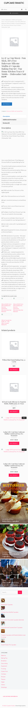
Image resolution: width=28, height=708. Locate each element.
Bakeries (3, 655)
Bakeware (8, 19)
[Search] (20, 592)
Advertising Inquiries (20, 705)
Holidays (3, 674)
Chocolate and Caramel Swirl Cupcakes (11, 627)
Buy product (7, 104)
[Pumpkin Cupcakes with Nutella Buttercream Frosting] (3, 632)
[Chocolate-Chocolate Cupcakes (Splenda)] (14, 586)
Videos (3, 684)
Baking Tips (4, 658)
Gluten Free (4, 671)
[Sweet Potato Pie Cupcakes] (3, 641)
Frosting (3, 668)
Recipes (3, 676)
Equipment (4, 666)
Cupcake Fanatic (14, 2)
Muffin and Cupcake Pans (17, 111)
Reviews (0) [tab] (6, 123)
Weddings (4, 687)
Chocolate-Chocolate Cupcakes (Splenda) (12, 620)
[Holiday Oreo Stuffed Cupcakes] (14, 558)
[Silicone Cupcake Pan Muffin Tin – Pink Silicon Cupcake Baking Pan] (6, 316)
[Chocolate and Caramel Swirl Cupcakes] (3, 624)
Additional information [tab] (9, 119)
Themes (3, 679)
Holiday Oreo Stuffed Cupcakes (9, 612)
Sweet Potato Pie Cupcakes (8, 645)
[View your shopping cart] (22, 9)
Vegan (2, 682)
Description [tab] (6, 116)
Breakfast (3, 661)
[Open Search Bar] (26, 9)
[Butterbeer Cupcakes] (14, 522)
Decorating (4, 663)
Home (3, 19)
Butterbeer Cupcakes (7, 604)
